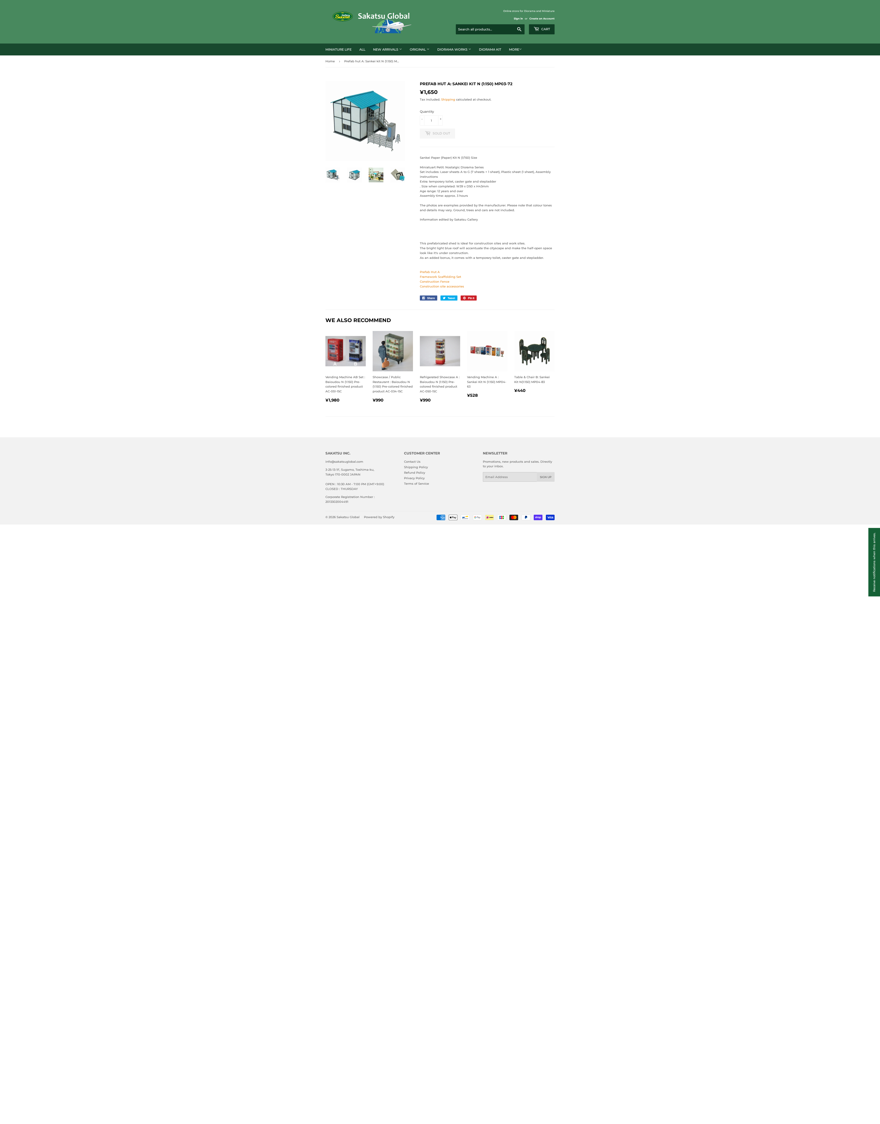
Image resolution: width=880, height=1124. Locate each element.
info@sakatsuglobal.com (344, 461)
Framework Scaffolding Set (440, 277)
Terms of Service (416, 483)
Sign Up (546, 477)
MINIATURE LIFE (338, 49)
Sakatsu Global (348, 517)
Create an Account (542, 18)
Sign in (518, 18)
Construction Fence (434, 281)
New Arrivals (386, 49)
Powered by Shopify (379, 517)
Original (418, 49)
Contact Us (412, 461)
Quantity (427, 111)
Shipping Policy (416, 467)
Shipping (448, 99)
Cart (545, 29)
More (514, 49)
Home (330, 61)
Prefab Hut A (430, 272)
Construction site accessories (442, 286)
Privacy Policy (414, 478)
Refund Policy (414, 472)
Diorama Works (452, 49)
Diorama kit (490, 49)
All (362, 49)
